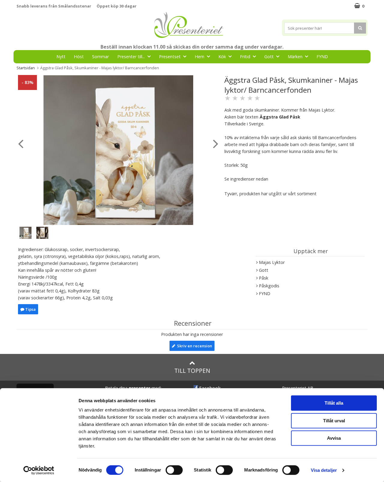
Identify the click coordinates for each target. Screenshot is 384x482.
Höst (79, 56)
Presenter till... (131, 56)
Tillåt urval (334, 420)
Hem (199, 56)
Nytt (60, 56)
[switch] (174, 470)
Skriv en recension (193, 346)
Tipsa (30, 309)
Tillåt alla (334, 403)
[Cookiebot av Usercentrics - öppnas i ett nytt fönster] (39, 470)
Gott (269, 56)
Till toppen (192, 371)
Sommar (100, 56)
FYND (322, 56)
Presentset (170, 56)
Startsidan (25, 67)
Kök (222, 56)
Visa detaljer (324, 470)
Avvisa (334, 438)
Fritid (245, 56)
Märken (295, 56)
